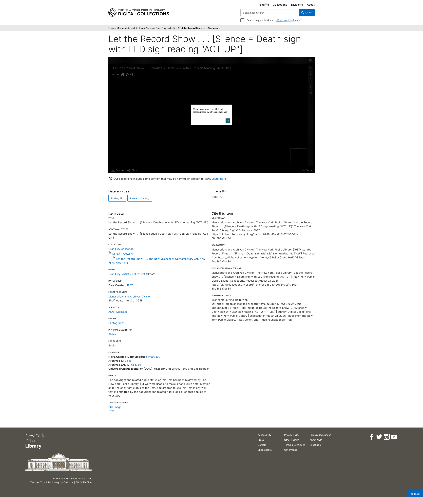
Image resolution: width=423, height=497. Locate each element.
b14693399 (153, 356)
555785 (136, 364)
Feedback (415, 493)
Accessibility (264, 434)
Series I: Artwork (122, 253)
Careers (262, 444)
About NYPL (316, 439)
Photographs (116, 323)
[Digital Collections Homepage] (138, 12)
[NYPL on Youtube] (394, 437)
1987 (130, 285)
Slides (112, 334)
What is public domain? (289, 20)
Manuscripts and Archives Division (129, 296)
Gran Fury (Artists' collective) (126, 274)
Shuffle (264, 4)
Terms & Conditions (294, 444)
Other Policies (291, 439)
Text (111, 411)
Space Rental (265, 449)
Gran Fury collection (121, 248)
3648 (128, 360)
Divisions (297, 4)
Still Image (114, 407)
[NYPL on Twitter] (379, 437)
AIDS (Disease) (117, 311)
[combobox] (269, 12)
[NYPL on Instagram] (386, 437)
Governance (290, 449)
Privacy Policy (291, 434)
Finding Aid (117, 198)
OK (228, 121)
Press (261, 439)
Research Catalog (139, 198)
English (112, 345)
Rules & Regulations (320, 434)
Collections (280, 4)
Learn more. (219, 178)
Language (315, 444)
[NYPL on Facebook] (371, 437)
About (311, 4)
